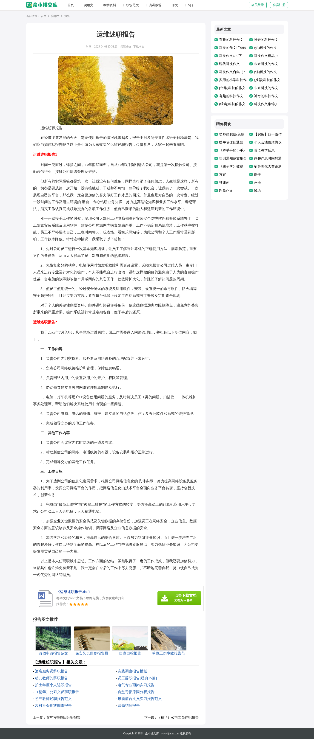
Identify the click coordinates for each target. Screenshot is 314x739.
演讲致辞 (155, 5)
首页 (70, 5)
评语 (257, 182)
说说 (257, 190)
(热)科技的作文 (265, 48)
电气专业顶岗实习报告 (136, 685)
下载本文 (138, 46)
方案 (222, 174)
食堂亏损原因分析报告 (136, 692)
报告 (67, 16)
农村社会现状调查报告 (53, 706)
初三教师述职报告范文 (53, 699)
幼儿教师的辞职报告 (51, 678)
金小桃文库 (152, 733)
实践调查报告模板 (132, 671)
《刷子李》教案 (231, 166)
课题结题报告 (129, 706)
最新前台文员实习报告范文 (140, 699)
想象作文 (226, 190)
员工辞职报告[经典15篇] (137, 678)
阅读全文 (125, 46)
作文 (174, 5)
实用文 (88, 5)
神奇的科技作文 (266, 40)
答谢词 (224, 182)
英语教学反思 (264, 150)
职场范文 (132, 5)
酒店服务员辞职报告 (51, 671)
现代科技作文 (229, 64)
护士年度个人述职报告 (53, 685)
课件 (257, 174)
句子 (191, 5)
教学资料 (109, 5)
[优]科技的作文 (265, 72)
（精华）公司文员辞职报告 (57, 692)
